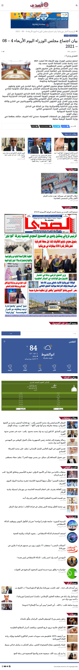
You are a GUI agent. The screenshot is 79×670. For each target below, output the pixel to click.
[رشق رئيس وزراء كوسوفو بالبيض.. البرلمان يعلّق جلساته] (72, 621)
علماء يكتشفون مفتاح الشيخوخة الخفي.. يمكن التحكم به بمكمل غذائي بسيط (35, 644)
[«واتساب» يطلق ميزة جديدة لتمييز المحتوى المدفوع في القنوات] (72, 573)
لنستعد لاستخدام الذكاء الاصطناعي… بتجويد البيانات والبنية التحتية (39, 533)
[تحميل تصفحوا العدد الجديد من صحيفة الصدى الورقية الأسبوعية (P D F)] (41, 318)
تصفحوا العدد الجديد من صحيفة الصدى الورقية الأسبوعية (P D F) (56, 212)
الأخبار (66, 35)
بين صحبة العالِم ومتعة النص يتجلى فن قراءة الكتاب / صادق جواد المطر (37, 506)
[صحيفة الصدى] (39, 5)
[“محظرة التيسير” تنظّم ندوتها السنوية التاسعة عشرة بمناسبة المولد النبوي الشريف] (72, 483)
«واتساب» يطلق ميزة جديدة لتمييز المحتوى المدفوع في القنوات (40, 569)
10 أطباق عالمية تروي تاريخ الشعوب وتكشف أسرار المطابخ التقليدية (38, 627)
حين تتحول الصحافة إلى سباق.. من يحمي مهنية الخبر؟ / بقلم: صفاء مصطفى (35, 457)
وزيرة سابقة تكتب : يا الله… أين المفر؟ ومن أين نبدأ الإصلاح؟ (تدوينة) (50, 605)
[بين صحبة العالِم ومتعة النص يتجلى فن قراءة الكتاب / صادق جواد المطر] (72, 509)
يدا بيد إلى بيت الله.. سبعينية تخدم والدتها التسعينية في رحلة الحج (40, 653)
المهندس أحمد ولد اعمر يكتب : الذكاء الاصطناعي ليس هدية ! (41, 557)
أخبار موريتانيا (63, 31)
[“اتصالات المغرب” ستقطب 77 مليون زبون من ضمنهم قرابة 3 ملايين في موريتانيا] (72, 549)
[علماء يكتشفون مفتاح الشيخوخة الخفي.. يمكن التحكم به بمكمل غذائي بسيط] (72, 647)
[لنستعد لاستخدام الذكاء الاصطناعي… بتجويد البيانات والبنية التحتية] (72, 537)
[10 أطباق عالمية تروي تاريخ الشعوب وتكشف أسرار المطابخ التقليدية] (72, 629)
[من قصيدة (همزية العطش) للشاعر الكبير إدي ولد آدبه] (72, 500)
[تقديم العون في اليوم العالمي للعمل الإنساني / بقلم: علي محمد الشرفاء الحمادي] (72, 451)
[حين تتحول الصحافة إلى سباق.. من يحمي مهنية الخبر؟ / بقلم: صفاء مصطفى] (72, 459)
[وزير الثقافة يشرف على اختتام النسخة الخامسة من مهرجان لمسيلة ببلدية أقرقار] (72, 491)
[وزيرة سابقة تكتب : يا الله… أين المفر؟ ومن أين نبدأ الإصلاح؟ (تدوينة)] (6, 607)
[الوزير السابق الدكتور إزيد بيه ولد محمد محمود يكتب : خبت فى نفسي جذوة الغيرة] (13, 144)
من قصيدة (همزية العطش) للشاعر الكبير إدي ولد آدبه (44, 498)
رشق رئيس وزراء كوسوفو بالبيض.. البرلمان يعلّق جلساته (43, 618)
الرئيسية (72, 31)
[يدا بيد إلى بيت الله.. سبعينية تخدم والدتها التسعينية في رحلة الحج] (72, 655)
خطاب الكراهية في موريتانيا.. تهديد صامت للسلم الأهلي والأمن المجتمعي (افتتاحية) (60, 197)
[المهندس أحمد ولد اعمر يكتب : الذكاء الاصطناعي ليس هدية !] (72, 561)
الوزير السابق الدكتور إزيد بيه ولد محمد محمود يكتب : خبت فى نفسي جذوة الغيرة (14, 155)
